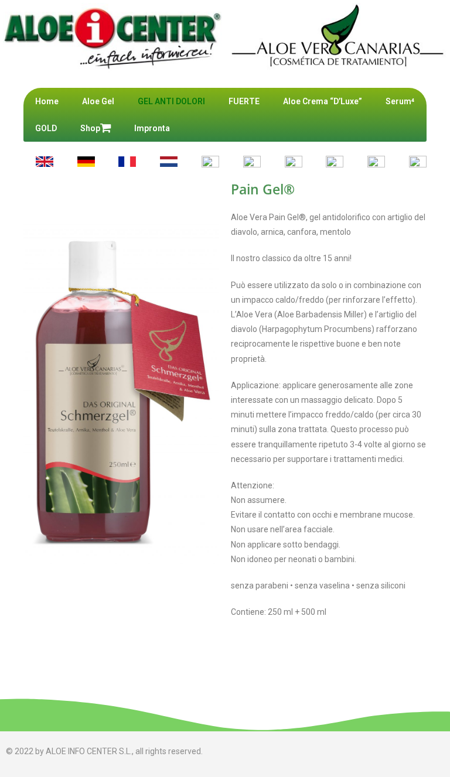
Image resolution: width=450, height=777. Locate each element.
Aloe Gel (98, 101)
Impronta (152, 128)
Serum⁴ (400, 101)
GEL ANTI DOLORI (171, 101)
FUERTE (244, 101)
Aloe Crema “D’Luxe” (322, 101)
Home (47, 101)
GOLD (46, 128)
